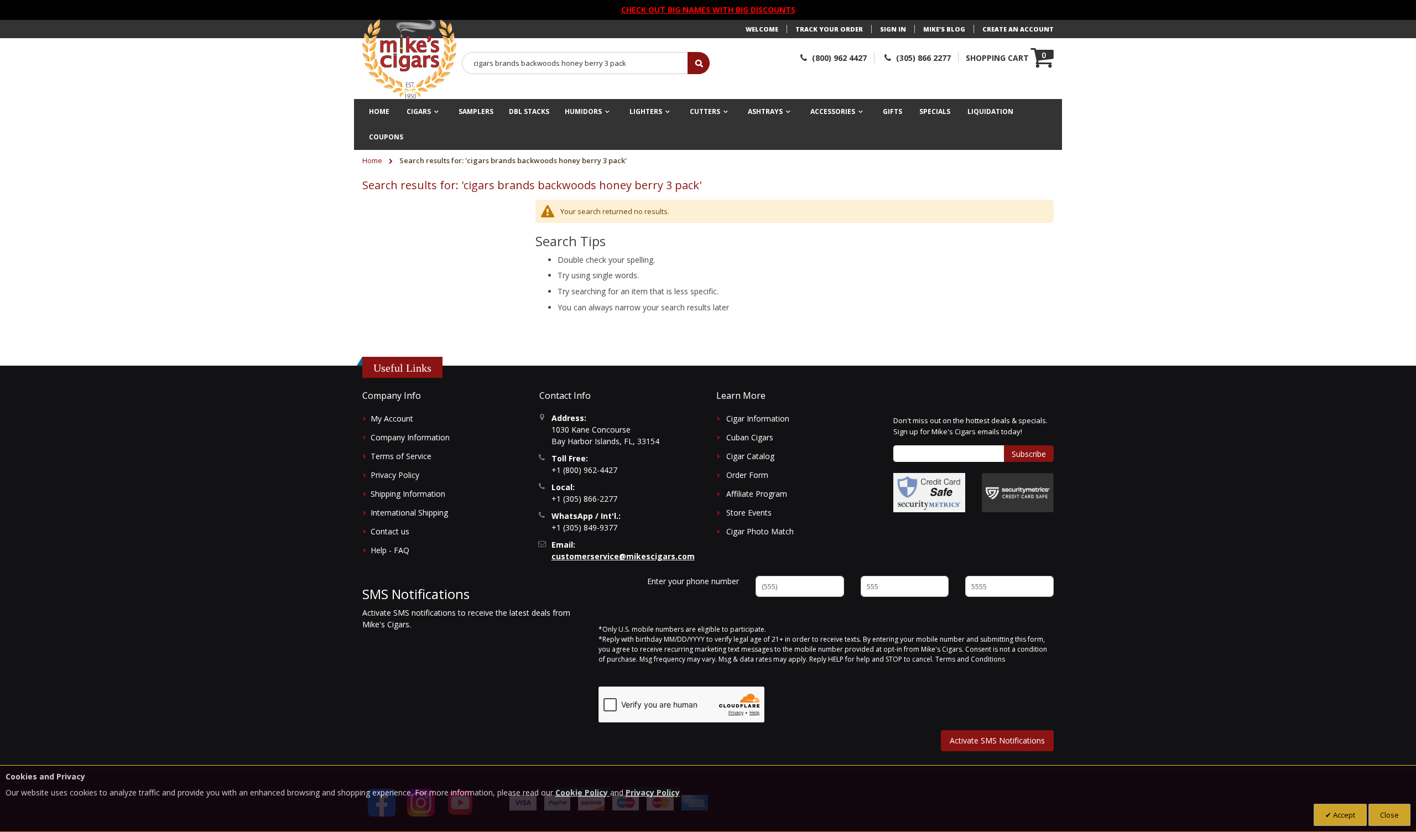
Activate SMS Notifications (997, 740)
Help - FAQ (390, 550)
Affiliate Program (756, 493)
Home (373, 160)
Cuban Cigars (749, 437)
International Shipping (409, 512)
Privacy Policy (395, 475)
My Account (392, 418)
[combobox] (575, 63)
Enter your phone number (693, 581)
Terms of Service (401, 456)
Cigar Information (757, 418)
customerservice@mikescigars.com (623, 556)
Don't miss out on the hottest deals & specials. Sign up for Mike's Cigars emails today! (970, 425)
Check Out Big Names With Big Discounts (708, 9)
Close (1389, 815)
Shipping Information (408, 493)
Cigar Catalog (750, 456)
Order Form (747, 475)
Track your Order (829, 29)
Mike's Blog (944, 29)
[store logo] (409, 59)
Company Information (410, 437)
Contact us (390, 531)
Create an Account (1018, 29)
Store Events (749, 512)
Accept (1343, 815)
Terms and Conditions (970, 659)
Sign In (893, 29)
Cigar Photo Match (760, 531)
